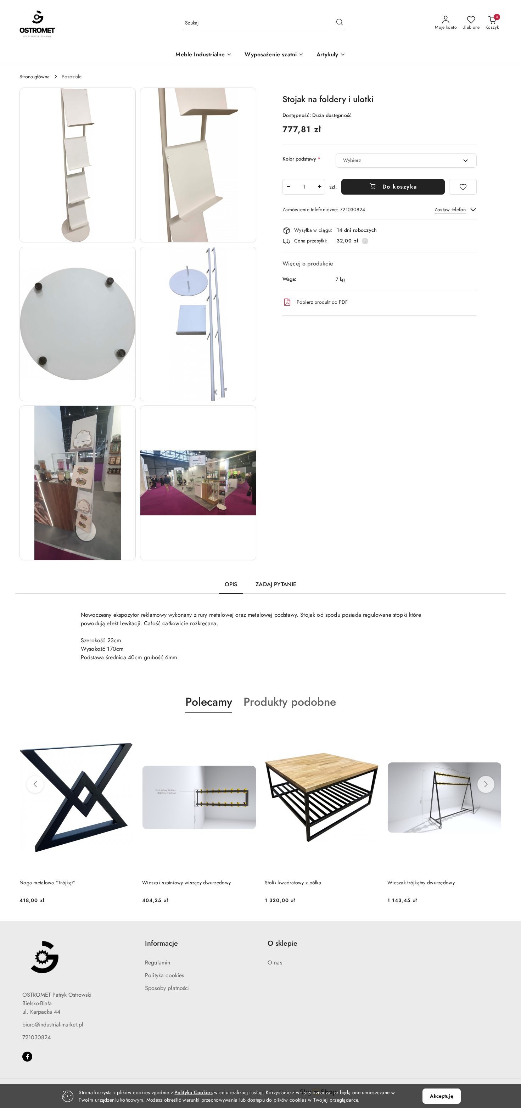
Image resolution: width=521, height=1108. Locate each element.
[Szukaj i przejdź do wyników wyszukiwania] (339, 23)
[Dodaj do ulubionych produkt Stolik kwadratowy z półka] (248, 729)
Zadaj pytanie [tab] (276, 584)
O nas (275, 962)
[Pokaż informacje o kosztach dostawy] (365, 241)
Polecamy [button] (208, 702)
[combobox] (406, 160)
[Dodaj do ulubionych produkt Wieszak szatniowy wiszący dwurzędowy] (125, 729)
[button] (331, 55)
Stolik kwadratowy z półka (170, 882)
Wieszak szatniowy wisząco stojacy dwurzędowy (440, 882)
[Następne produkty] (486, 784)
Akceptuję (441, 1095)
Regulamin (157, 962)
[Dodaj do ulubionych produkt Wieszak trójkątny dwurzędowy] (370, 729)
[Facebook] (27, 1057)
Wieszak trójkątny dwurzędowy (298, 882)
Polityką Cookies (193, 1092)
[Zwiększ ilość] (319, 186)
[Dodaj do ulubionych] (463, 187)
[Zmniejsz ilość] (288, 186)
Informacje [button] (161, 943)
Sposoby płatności (167, 988)
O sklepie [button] (282, 943)
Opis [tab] (231, 584)
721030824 (36, 1037)
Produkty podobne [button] (289, 702)
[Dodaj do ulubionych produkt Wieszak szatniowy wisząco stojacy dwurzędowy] (493, 729)
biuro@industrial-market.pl (52, 1024)
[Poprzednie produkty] (35, 784)
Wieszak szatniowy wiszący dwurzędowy (63, 882)
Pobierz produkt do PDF (322, 302)
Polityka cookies (164, 975)
